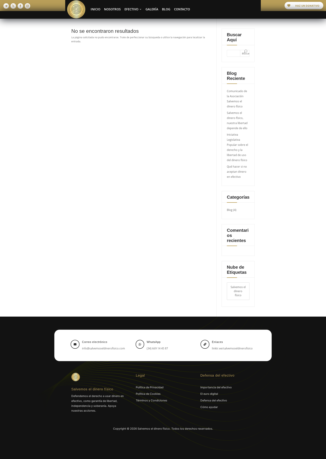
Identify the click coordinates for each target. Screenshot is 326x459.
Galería (152, 9)
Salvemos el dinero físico (238, 291)
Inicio (95, 9)
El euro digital (209, 393)
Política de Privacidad (150, 387)
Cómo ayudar (209, 407)
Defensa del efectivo (213, 400)
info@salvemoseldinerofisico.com (103, 348)
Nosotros (112, 9)
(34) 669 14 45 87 (157, 348)
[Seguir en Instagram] (27, 6)
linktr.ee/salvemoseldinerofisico (232, 348)
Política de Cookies (148, 393)
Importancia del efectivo (216, 387)
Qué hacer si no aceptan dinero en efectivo (237, 172)
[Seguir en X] (13, 6)
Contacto (182, 9)
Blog (166, 9)
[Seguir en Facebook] (20, 6)
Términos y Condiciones (151, 400)
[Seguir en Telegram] (6, 6)
